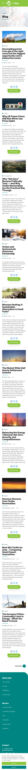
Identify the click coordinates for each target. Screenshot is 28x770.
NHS (4, 715)
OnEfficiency (6, 690)
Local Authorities (7, 707)
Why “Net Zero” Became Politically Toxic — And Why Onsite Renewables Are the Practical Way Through (13, 185)
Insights (6, 46)
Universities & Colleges (9, 711)
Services (5, 686)
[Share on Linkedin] (17, 87)
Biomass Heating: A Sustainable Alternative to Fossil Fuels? (12, 308)
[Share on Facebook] (11, 87)
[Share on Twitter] (14, 87)
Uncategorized (7, 176)
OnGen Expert (6, 694)
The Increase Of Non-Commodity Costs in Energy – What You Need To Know (13, 617)
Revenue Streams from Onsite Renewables (11, 501)
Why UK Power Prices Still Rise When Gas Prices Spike (13, 118)
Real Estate (6, 720)
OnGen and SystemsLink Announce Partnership (9, 250)
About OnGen (6, 682)
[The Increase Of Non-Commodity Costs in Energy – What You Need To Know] (14, 601)
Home (4, 13)
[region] (14, 761)
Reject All (14, 767)
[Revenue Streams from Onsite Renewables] (14, 485)
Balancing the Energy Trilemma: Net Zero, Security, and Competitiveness (13, 436)
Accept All (14, 763)
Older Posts (18, 666)
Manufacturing (6, 724)
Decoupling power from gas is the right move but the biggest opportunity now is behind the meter (13, 53)
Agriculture (5, 728)
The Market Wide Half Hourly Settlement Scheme (13, 370)
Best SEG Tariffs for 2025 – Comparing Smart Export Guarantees (12, 551)
